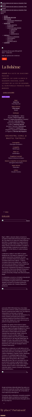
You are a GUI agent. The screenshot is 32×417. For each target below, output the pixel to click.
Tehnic (12, 32)
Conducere (14, 29)
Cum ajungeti (11, 38)
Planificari (10, 26)
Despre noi (7, 23)
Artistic (13, 31)
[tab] (6, 212)
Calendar (7, 42)
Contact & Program (13, 36)
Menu (2, 13)
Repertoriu (10, 22)
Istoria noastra (12, 25)
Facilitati (10, 39)
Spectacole (7, 19)
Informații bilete (12, 41)
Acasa (6, 16)
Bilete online (6, 97)
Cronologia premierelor (14, 20)
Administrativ (15, 34)
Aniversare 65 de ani (10, 17)
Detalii (4, 59)
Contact (7, 35)
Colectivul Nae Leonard (14, 28)
